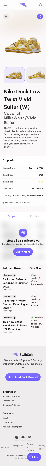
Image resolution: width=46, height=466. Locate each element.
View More (35, 268)
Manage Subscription (12, 427)
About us (6, 418)
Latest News (8, 401)
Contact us (8, 422)
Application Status (11, 396)
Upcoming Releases (11, 405)
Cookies (5, 447)
